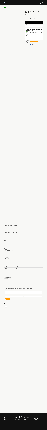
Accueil (26, 7)
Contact (25, 419)
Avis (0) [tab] (16, 225)
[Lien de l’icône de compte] (40, 3)
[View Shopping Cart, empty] (42, 3)
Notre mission (36, 419)
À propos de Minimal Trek (37, 417)
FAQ (24, 418)
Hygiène (5, 417)
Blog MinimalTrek (36, 418)
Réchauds (5, 420)
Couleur (26, 24)
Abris (4, 418)
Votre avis (6, 290)
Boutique (5, 416)
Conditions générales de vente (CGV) (18, 416)
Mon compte (25, 416)
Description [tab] (5, 225)
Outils (5, 419)
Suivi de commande (26, 417)
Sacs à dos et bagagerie (29, 7)
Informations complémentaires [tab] (11, 225)
